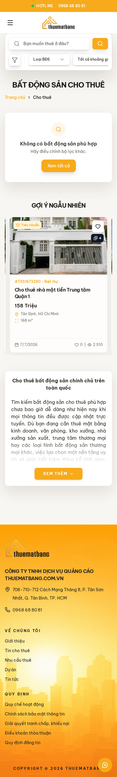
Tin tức (12, 679)
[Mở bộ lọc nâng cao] (15, 60)
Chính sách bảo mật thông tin (35, 714)
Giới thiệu (15, 641)
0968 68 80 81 (27, 610)
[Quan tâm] (98, 226)
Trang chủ (15, 97)
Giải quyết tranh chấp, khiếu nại (37, 723)
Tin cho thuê (17, 650)
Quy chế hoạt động (24, 704)
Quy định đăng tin (22, 742)
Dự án (10, 669)
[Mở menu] (10, 22)
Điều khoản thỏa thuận (28, 733)
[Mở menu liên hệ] (105, 765)
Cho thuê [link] (42, 97)
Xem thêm (55, 473)
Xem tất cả (58, 165)
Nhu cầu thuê (18, 660)
